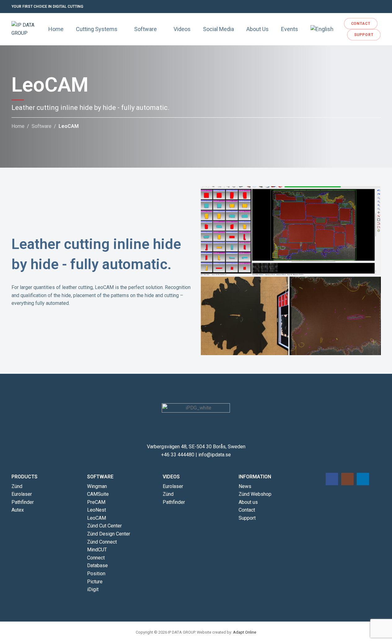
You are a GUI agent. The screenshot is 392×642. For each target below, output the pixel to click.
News (245, 486)
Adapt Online (244, 632)
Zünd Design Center (108, 534)
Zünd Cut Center (104, 526)
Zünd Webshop (255, 494)
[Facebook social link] (362, 6)
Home (17, 126)
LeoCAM (96, 518)
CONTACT (361, 23)
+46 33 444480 (177, 455)
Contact (247, 510)
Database (97, 565)
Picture (95, 582)
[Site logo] (26, 29)
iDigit (93, 589)
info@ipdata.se (214, 455)
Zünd (16, 486)
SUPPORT (364, 35)
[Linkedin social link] (377, 6)
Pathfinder (22, 502)
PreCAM (96, 502)
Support (247, 518)
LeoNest (96, 510)
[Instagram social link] (369, 6)
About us (248, 502)
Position (96, 573)
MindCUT (97, 550)
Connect (96, 558)
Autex (17, 510)
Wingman (97, 486)
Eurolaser (21, 494)
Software (41, 126)
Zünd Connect (102, 542)
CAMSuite (98, 494)
